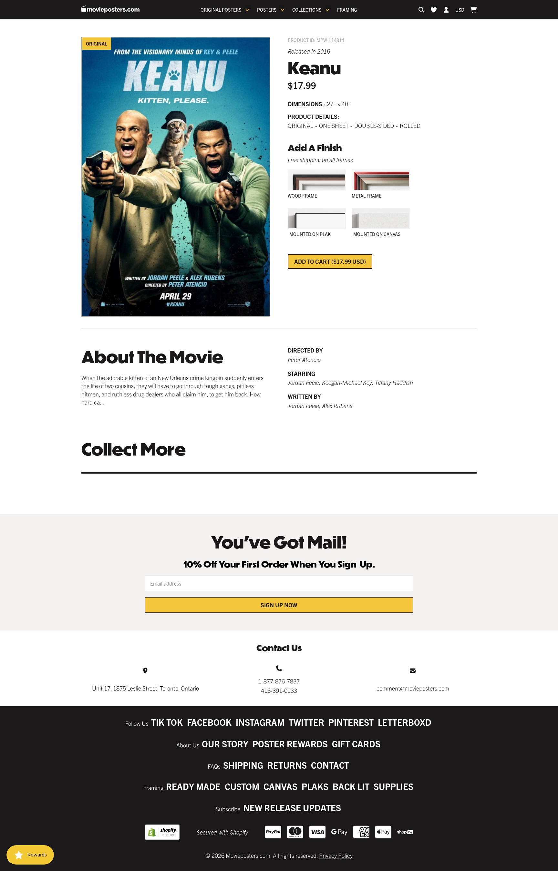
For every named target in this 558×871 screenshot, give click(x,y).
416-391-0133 (279, 690)
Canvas (280, 786)
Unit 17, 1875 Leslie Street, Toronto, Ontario (145, 688)
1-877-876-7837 (279, 681)
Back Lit (351, 786)
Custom (242, 786)
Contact (330, 765)
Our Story (225, 743)
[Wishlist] (433, 9)
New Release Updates (292, 807)
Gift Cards (356, 743)
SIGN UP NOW (279, 605)
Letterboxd (404, 722)
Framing (347, 10)
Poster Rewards (290, 743)
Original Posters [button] (221, 10)
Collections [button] (306, 10)
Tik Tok (167, 722)
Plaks (315, 786)
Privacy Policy (336, 855)
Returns (287, 765)
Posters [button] (266, 10)
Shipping (243, 765)
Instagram (260, 722)
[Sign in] (446, 9)
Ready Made (193, 786)
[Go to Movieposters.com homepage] (110, 9)
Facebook (209, 722)
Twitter (306, 722)
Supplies (393, 786)
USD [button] (459, 10)
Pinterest (351, 722)
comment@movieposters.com (413, 688)
